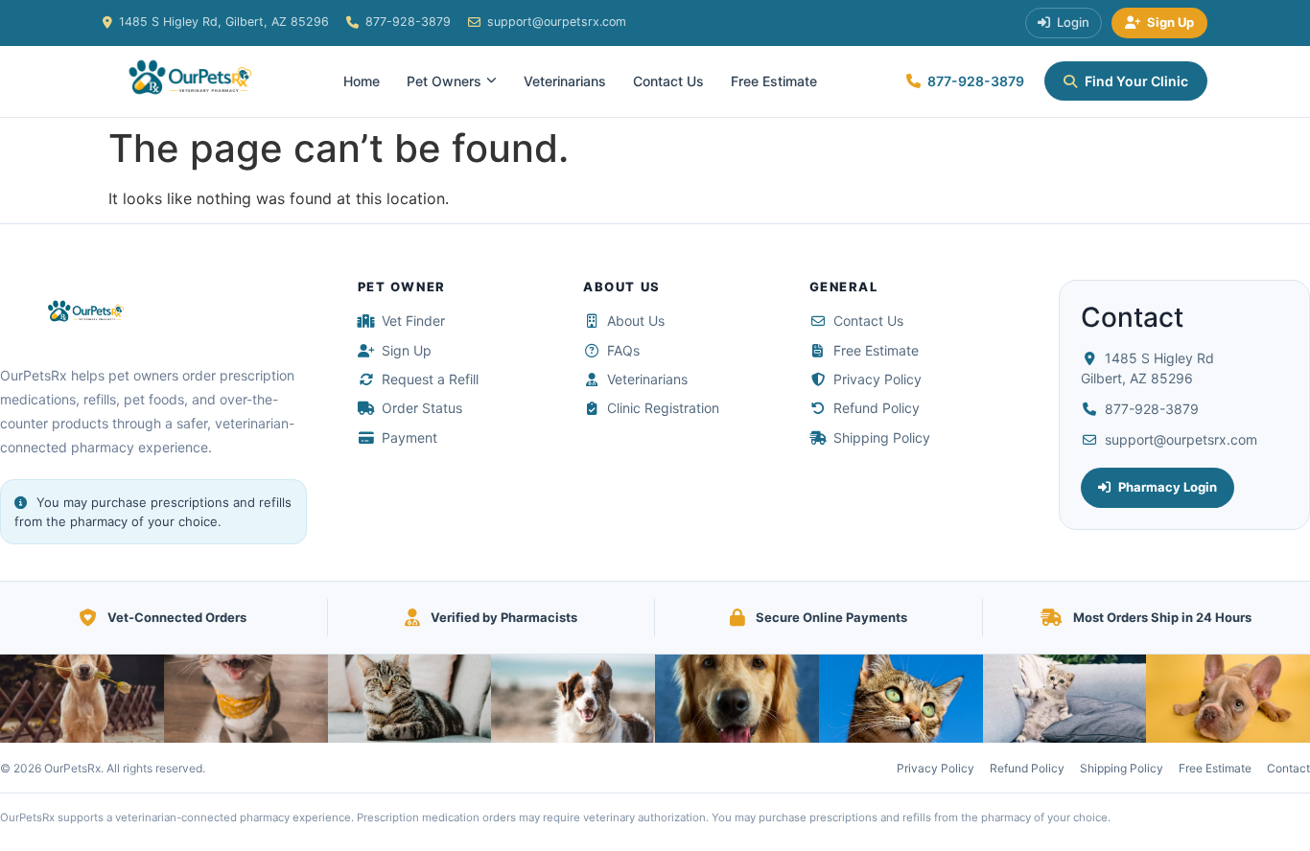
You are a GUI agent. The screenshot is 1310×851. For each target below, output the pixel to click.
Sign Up (1170, 22)
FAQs (623, 350)
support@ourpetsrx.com (556, 21)
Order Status (422, 408)
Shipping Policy (881, 437)
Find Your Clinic (1136, 81)
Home (361, 81)
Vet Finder (413, 320)
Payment (409, 437)
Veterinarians (565, 81)
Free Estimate (774, 81)
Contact (1288, 768)
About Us (636, 320)
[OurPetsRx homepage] (81, 313)
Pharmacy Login (1167, 486)
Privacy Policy (877, 379)
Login (1073, 22)
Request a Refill (430, 379)
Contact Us (668, 81)
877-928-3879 (408, 21)
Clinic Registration (663, 408)
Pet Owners (444, 81)
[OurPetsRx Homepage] (184, 81)
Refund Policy (876, 408)
